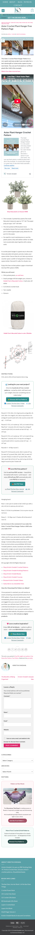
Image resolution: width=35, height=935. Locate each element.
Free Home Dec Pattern (26, 22)
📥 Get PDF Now (17, 484)
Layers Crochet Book (8, 905)
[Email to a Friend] (19, 649)
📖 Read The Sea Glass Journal (14, 489)
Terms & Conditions (12, 926)
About (12, 2)
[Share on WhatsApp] (9, 649)
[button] (3, 10)
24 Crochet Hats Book (8, 894)
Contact (18, 5)
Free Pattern (5, 23)
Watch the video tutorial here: (11, 71)
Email (6, 721)
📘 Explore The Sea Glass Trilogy (14, 403)
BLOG (20, 2)
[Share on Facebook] (12, 649)
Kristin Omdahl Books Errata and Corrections (16, 915)
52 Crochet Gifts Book (8, 897)
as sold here (19, 275)
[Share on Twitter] (15, 649)
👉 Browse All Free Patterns (17, 399)
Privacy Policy (18, 927)
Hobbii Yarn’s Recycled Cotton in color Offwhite (17, 333)
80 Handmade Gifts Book (9, 901)
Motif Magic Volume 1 (8, 912)
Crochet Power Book (8, 890)
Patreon (28, 2)
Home (5, 2)
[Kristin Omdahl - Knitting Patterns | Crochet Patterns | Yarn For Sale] (17, 10)
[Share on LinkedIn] (25, 649)
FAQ (21, 926)
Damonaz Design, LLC (18, 932)
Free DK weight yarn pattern (10, 22)
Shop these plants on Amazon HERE (17, 211)
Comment (7, 696)
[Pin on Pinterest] (22, 649)
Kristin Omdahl (21, 34)
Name (6, 712)
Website (6, 729)
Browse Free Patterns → (17, 841)
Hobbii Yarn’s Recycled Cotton (13, 281)
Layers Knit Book (6, 908)
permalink (30, 658)
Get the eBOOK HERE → (18, 18)
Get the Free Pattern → (17, 820)
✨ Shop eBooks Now (17, 634)
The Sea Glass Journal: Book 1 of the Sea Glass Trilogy (16, 885)
